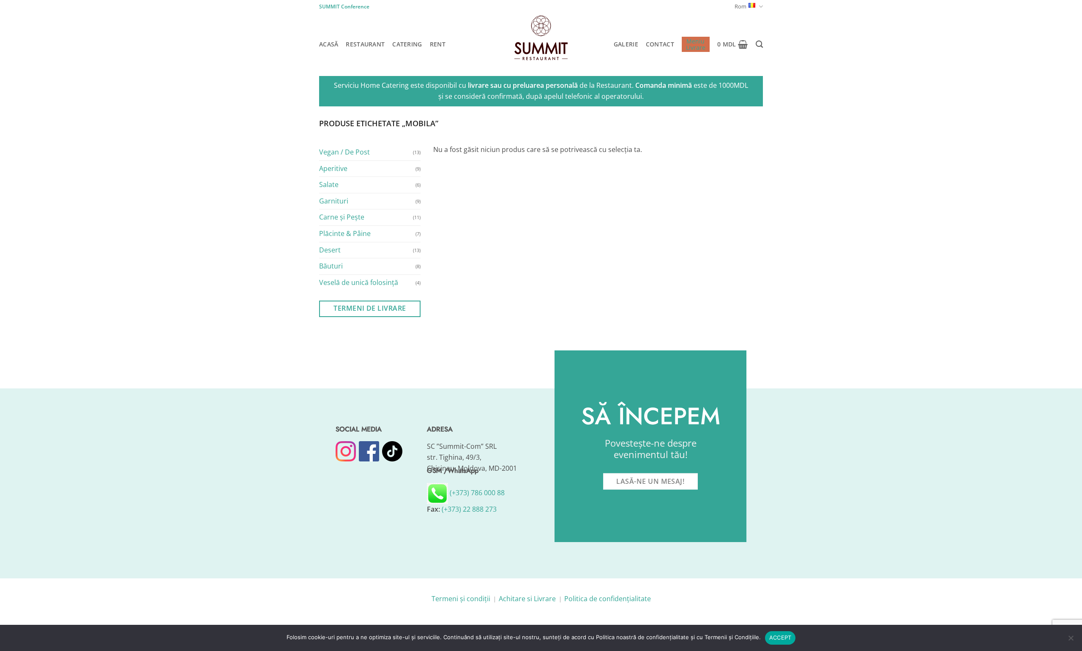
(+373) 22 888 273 (469, 509)
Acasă (328, 44)
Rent (437, 44)
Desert (330, 249)
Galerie (626, 44)
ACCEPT (780, 637)
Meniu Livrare (695, 44)
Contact (660, 44)
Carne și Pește (341, 217)
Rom (740, 6)
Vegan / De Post (344, 152)
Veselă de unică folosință (358, 282)
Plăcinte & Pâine (345, 233)
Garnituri (333, 200)
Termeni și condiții (461, 598)
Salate (329, 184)
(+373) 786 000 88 (476, 492)
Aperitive (333, 168)
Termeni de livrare (369, 308)
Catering (407, 44)
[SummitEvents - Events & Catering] (541, 38)
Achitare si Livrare (527, 598)
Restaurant (365, 44)
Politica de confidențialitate (607, 598)
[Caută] (759, 44)
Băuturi (331, 266)
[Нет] (1071, 640)
